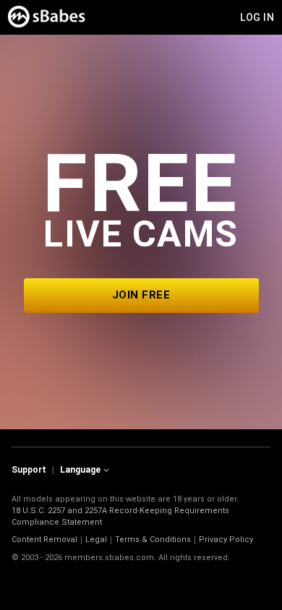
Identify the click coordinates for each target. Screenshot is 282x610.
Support (29, 470)
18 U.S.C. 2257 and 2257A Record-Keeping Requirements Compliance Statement (120, 516)
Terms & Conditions (153, 539)
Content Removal (44, 539)
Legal (96, 539)
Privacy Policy (226, 539)
